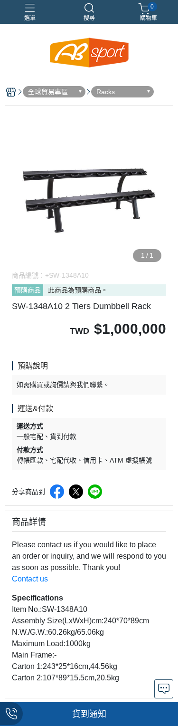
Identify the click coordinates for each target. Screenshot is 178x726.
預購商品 (27, 290)
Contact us (30, 579)
